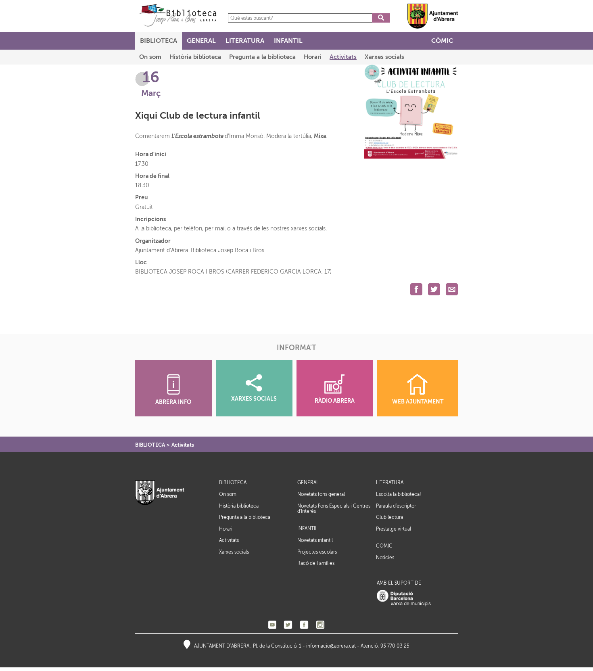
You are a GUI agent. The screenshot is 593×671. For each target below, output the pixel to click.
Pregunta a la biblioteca (244, 517)
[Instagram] (320, 624)
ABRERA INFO (173, 402)
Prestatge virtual (393, 529)
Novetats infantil (315, 540)
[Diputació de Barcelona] (404, 598)
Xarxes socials (234, 552)
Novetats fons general (321, 494)
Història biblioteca (239, 506)
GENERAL (308, 482)
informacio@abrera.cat (331, 646)
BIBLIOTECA (150, 445)
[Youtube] (272, 624)
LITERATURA (389, 482)
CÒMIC (384, 546)
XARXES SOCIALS (254, 399)
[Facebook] (304, 624)
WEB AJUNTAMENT (417, 402)
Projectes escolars (317, 552)
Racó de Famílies (315, 563)
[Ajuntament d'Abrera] (432, 16)
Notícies (385, 557)
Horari (225, 529)
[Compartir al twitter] (434, 289)
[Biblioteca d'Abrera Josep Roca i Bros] (178, 15)
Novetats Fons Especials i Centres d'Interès (333, 508)
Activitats (182, 445)
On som (227, 494)
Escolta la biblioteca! (398, 494)
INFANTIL (307, 528)
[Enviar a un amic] (452, 289)
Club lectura (389, 517)
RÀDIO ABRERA (335, 401)
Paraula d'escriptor (396, 506)
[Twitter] (288, 624)
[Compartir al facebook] (416, 289)
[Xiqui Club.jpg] (411, 111)
